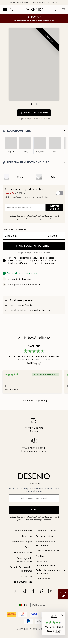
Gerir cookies (43, 578)
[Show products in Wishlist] (56, 9)
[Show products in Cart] (63, 9)
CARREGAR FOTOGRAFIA (29, 111)
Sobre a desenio (23, 530)
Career (28, 547)
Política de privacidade (38, 216)
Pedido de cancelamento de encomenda (50, 571)
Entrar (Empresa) (23, 581)
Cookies (40, 556)
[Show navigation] (4, 9)
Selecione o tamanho (15, 229)
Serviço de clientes (46, 536)
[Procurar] (11, 9)
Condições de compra (47, 550)
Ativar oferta (54, 207)
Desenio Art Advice (46, 530)
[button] (53, 623)
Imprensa (27, 536)
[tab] (31, 104)
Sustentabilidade (23, 552)
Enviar (34, 509)
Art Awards (26, 576)
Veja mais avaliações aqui (34, 400)
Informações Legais (22, 541)
